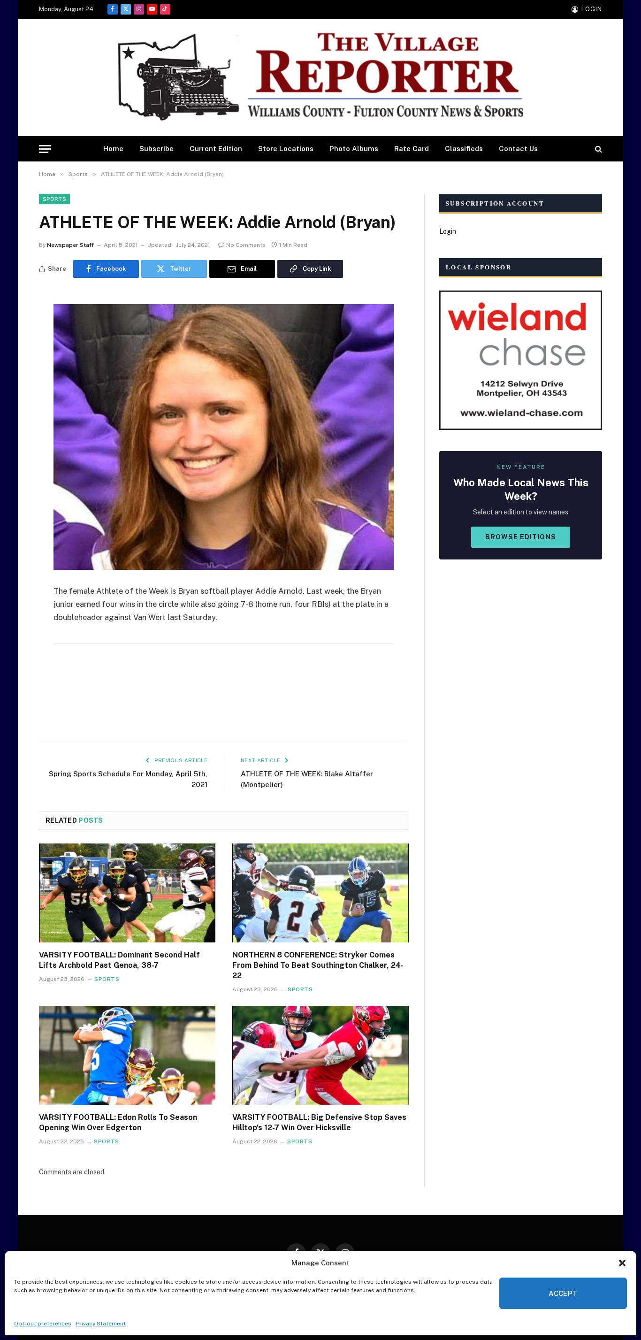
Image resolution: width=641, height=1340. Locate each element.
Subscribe (156, 149)
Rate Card (411, 149)
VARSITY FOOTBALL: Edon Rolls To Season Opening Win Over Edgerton (118, 1122)
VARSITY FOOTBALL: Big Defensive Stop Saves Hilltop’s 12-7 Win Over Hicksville (319, 1122)
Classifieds (464, 149)
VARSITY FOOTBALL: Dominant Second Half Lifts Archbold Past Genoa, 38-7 (119, 960)
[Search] (597, 149)
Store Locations (285, 149)
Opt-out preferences (42, 1323)
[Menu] (45, 149)
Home (113, 149)
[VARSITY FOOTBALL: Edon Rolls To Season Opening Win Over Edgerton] (127, 1055)
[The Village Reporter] (320, 77)
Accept (563, 1293)
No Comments (246, 245)
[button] (622, 1263)
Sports (54, 199)
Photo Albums (353, 149)
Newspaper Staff (70, 245)
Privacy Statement (101, 1323)
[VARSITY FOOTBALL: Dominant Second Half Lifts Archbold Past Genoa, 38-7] (127, 893)
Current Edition (216, 149)
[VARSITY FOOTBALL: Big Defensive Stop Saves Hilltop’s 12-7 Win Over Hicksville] (320, 1055)
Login (447, 231)
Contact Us (518, 149)
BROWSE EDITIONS (520, 537)
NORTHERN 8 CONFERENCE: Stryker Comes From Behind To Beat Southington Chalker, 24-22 (318, 965)
